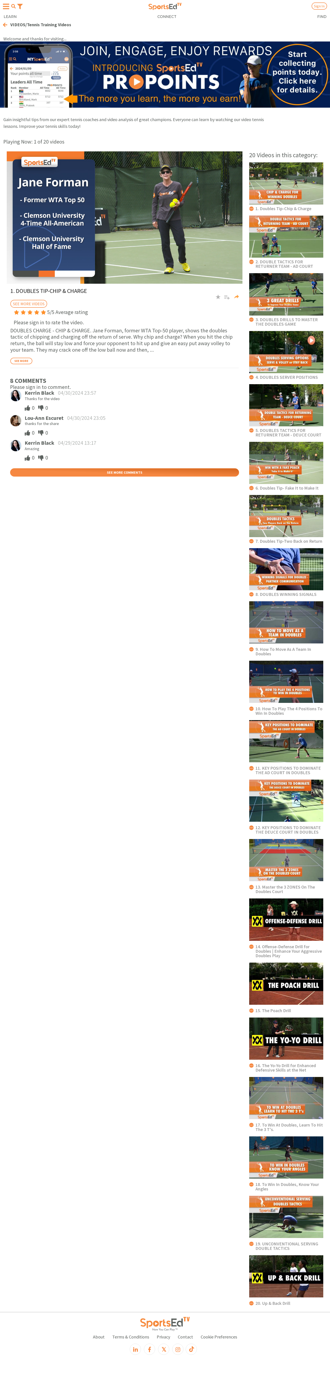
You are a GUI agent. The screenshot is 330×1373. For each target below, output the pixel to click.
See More (21, 361)
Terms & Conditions (130, 1337)
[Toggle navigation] (20, 6)
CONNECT (166, 17)
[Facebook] (149, 1349)
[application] (124, 217)
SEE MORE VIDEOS (28, 303)
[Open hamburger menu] (6, 6)
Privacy (163, 1337)
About (99, 1337)
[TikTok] (191, 1349)
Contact (185, 1337)
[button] (225, 299)
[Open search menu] (13, 6)
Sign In (319, 6)
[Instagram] (178, 1349)
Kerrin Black (39, 392)
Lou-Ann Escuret (44, 417)
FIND (321, 17)
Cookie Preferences (219, 1337)
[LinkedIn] (135, 1349)
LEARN (10, 17)
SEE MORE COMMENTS (124, 472)
